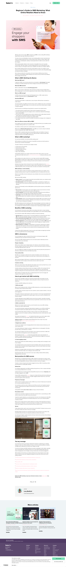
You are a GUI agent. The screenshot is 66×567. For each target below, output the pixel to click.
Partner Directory (55, 554)
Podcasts (45, 555)
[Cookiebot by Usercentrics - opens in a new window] (6, 565)
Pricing (27, 549)
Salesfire (47, 164)
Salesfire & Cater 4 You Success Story (28, 320)
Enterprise (27, 548)
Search (36, 552)
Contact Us (54, 547)
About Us (54, 546)
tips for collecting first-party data (34, 155)
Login (50, 3)
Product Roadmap (55, 550)
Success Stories (46, 546)
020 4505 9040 (8, 549)
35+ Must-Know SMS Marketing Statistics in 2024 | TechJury (26, 466)
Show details (14, 565)
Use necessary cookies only (58, 561)
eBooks (45, 552)
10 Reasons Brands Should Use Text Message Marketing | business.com (27, 457)
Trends (45, 553)
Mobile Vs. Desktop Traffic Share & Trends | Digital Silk (25, 468)
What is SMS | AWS (19, 461)
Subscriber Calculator (47, 547)
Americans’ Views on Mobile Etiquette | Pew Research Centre (26, 463)
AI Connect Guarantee (56, 549)
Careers (54, 548)
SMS (35, 550)
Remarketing (28, 547)
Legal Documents (55, 555)
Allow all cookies (58, 558)
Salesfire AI (36, 546)
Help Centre (54, 552)
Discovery (27, 546)
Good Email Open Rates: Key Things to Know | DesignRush (26, 459)
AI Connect (36, 547)
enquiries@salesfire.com (9, 550)
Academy (45, 554)
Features (54, 551)
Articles (45, 549)
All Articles (33, 7)
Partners (54, 553)
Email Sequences (37, 549)
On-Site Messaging (37, 548)
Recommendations (38, 551)
